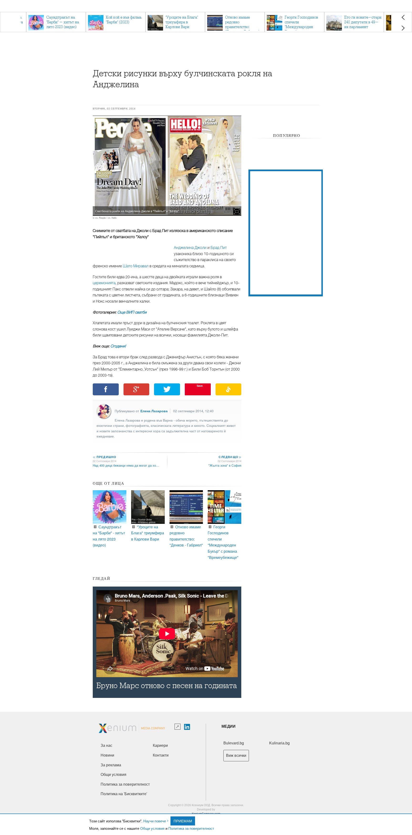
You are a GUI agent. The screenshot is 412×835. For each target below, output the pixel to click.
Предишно (104, 457)
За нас (106, 745)
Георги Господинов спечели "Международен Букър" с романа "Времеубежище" (223, 542)
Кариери (160, 745)
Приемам (183, 820)
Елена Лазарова (154, 410)
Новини (107, 755)
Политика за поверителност (191, 828)
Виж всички (236, 755)
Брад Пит (219, 247)
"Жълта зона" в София (224, 465)
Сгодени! (118, 346)
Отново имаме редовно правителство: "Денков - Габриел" (186, 536)
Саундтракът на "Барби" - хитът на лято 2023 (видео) (109, 536)
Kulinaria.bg (279, 743)
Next (403, 28)
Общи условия (152, 828)
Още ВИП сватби (132, 312)
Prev (403, 17)
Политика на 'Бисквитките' (124, 794)
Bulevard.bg (233, 743)
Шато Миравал (136, 266)
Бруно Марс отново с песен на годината (166, 685)
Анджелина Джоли (190, 247)
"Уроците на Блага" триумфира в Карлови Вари (147, 533)
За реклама (111, 765)
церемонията (104, 283)
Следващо (230, 457)
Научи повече (154, 820)
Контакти (161, 755)
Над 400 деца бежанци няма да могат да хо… (126, 465)
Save (200, 385)
